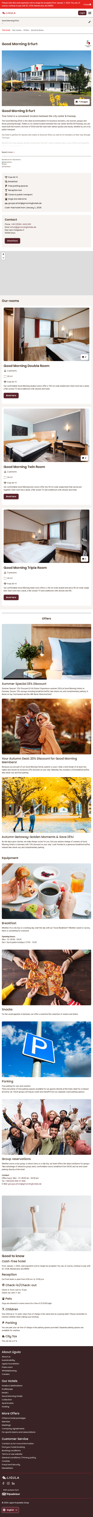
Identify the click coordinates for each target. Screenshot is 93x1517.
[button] (3, 254)
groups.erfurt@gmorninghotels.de (24, 1184)
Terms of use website (12, 1454)
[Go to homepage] (9, 13)
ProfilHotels (7, 1389)
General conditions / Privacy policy (19, 1457)
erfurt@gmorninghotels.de (23, 227)
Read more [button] (7, 152)
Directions (12, 240)
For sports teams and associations (18, 1432)
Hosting (5, 1406)
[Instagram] (8, 1484)
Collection (7, 1399)
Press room (7, 1367)
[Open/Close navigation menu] (89, 13)
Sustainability (8, 1360)
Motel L (5, 1392)
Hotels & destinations (12, 1385)
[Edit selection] (89, 22)
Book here (11, 395)
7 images (83, 101)
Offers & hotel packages (14, 1418)
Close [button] (86, 4)
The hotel (6, 30)
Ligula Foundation (10, 1363)
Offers (26, 30)
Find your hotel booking (13, 1447)
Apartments (7, 1403)
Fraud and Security (11, 1464)
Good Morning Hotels (12, 1396)
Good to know (37, 30)
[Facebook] (3, 1484)
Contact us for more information (18, 1443)
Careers (6, 1374)
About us (6, 1356)
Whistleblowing (9, 1370)
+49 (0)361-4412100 (21, 224)
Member (6, 1421)
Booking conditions (11, 1450)
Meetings (6, 1425)
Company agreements (13, 1428)
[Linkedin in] (13, 1484)
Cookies (6, 1461)
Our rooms (17, 30)
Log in (82, 13)
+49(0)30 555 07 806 (15, 1181)
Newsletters (7, 1468)
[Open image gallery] (46, 78)
